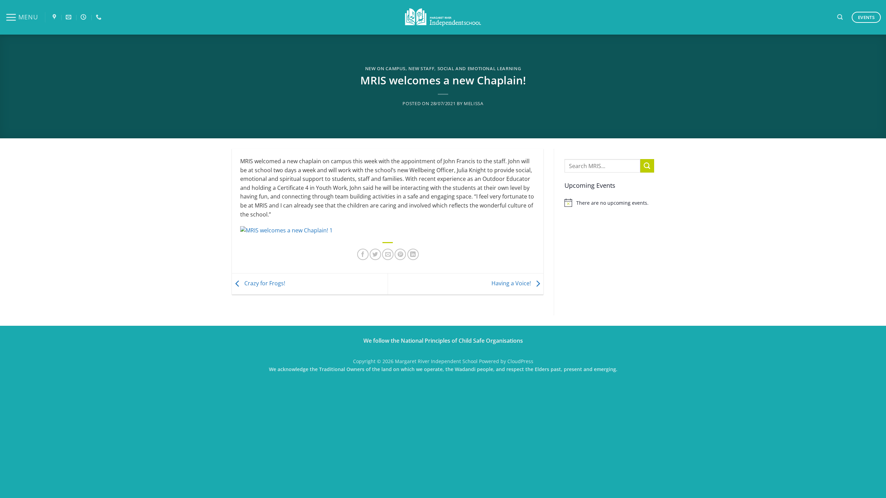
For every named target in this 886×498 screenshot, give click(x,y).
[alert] (609, 203)
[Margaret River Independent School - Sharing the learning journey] (443, 17)
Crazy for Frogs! (264, 283)
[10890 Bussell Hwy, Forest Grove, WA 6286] (55, 17)
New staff (421, 68)
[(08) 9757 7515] (99, 17)
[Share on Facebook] (363, 254)
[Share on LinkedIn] (413, 254)
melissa (473, 103)
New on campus (385, 68)
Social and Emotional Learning (479, 68)
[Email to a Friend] (388, 254)
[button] (21, 17)
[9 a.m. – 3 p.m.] (84, 17)
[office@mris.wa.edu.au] (69, 17)
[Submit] (647, 166)
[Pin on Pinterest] (400, 254)
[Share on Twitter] (375, 254)
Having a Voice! (511, 283)
